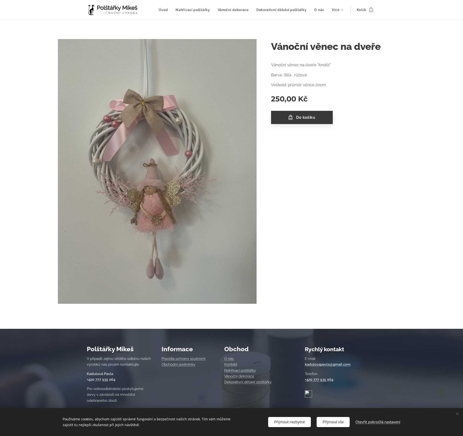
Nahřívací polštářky (240, 370)
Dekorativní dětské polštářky (248, 382)
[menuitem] (164, 10)
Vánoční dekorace (239, 376)
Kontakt (230, 364)
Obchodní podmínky (178, 364)
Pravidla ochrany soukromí (183, 359)
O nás (229, 359)
